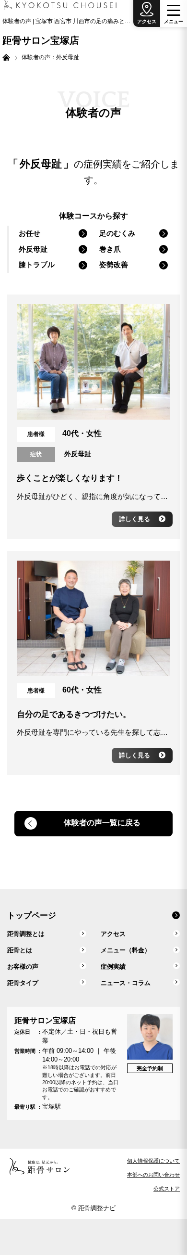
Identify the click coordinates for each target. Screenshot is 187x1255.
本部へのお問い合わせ (153, 1175)
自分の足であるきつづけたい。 (74, 714)
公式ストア (166, 1188)
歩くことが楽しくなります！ (70, 478)
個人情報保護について (153, 1161)
